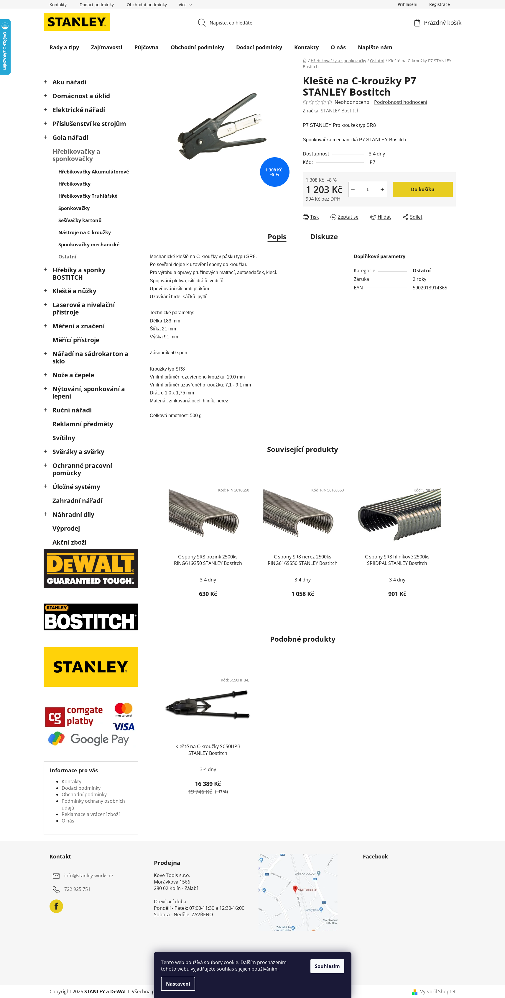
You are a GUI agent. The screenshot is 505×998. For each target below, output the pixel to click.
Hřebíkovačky (74, 184)
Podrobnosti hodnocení (400, 102)
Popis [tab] (277, 236)
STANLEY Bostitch (340, 110)
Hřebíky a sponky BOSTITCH (79, 273)
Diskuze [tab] (324, 236)
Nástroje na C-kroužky (84, 232)
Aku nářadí (69, 82)
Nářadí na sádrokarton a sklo (90, 357)
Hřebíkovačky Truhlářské (87, 196)
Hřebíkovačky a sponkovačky (76, 155)
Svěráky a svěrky (78, 452)
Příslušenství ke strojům (89, 123)
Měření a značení (78, 326)
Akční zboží (69, 542)
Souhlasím (327, 966)
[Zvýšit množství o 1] (382, 189)
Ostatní (67, 256)
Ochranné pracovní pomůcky (82, 469)
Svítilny (63, 438)
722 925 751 (77, 889)
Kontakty (58, 4)
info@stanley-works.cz (88, 875)
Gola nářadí (70, 137)
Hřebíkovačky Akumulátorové (93, 171)
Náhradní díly (73, 514)
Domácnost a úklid (81, 96)
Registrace (439, 4)
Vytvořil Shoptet (438, 991)
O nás (68, 820)
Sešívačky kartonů (80, 220)
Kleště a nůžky (74, 291)
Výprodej (66, 528)
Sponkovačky (74, 208)
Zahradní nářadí (77, 500)
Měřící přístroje (75, 340)
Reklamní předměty (82, 424)
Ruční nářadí (72, 410)
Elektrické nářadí (78, 110)
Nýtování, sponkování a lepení (88, 392)
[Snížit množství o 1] (352, 189)
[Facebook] (56, 906)
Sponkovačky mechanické (88, 244)
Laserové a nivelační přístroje (83, 308)
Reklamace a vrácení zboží (91, 814)
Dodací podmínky (97, 4)
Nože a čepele (73, 375)
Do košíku (423, 189)
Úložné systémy (76, 487)
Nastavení (178, 984)
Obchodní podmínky (147, 4)
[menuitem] (64, 47)
